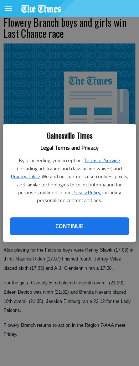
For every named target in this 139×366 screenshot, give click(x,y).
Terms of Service (102, 160)
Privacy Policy (25, 176)
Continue (69, 226)
